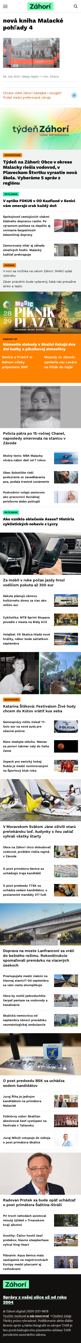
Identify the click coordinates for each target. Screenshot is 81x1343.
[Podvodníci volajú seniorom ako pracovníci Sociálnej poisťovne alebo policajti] (66, 497)
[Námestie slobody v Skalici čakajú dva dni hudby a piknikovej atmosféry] (40, 313)
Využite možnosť (26, 1316)
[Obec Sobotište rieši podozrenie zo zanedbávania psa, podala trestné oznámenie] (66, 477)
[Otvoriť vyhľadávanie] (75, 6)
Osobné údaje (62, 1316)
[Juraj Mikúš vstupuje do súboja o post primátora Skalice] (66, 1140)
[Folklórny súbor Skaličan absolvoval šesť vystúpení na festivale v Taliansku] (66, 1121)
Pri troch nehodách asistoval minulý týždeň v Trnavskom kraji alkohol (24, 1220)
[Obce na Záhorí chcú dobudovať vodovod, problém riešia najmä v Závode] (66, 852)
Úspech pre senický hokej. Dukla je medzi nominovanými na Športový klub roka (25, 766)
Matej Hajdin (30, 76)
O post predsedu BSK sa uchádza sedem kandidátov (33, 1083)
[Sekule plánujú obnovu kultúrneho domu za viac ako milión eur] (66, 600)
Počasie (10, 265)
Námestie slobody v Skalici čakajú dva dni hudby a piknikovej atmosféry (39, 346)
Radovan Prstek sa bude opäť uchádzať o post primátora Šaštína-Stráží (39, 1202)
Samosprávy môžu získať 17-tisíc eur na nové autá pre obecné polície (24, 726)
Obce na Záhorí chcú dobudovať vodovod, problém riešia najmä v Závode (27, 851)
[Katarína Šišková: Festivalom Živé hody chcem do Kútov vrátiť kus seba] (40, 673)
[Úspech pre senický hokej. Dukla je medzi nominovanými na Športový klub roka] (66, 766)
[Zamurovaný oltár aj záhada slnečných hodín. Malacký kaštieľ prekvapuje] (66, 250)
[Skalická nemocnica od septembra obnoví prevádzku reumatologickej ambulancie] (66, 1020)
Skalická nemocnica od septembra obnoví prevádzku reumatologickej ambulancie (25, 1020)
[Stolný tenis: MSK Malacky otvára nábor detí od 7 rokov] (66, 458)
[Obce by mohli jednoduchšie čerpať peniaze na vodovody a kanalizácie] (66, 1000)
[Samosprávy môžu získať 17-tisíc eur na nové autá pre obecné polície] (66, 726)
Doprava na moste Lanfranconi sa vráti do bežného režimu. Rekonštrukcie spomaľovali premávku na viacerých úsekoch (38, 957)
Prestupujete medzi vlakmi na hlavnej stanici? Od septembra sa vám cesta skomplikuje (26, 980)
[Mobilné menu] (5, 6)
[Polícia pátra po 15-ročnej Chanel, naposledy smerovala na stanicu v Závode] (40, 407)
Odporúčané (13, 155)
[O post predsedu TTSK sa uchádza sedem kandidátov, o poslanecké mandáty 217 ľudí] (66, 890)
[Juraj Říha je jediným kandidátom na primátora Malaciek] (66, 1101)
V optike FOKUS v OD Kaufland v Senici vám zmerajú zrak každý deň (39, 203)
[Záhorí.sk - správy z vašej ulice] (40, 6)
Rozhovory (12, 699)
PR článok (11, 194)
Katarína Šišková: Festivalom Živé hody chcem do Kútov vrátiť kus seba (39, 708)
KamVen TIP (10, 339)
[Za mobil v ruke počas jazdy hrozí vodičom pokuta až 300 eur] (40, 554)
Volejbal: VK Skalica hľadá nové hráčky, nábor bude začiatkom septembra (26, 639)
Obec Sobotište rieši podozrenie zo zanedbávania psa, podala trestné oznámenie (26, 477)
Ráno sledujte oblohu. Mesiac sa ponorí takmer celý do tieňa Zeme (26, 746)
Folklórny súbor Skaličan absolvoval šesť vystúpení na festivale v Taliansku (25, 1121)
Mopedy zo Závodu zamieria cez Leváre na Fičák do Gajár (41, 362)
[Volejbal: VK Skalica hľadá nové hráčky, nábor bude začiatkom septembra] (66, 639)
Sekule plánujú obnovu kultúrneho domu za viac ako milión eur (25, 600)
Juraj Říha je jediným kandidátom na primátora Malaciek (22, 1101)
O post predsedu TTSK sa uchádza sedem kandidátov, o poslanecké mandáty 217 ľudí (25, 890)
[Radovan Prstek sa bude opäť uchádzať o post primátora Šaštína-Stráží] (40, 1174)
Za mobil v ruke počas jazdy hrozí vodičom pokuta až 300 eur (34, 582)
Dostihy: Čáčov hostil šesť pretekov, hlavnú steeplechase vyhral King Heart (26, 1240)
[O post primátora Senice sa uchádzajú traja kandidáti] (66, 871)
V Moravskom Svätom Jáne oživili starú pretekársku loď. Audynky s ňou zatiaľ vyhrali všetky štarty (39, 831)
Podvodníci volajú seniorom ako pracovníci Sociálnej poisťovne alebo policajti (24, 497)
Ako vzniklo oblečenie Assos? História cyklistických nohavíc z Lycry (38, 521)
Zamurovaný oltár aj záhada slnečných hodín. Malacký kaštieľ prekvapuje (23, 250)
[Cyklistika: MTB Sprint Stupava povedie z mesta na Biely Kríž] (66, 620)
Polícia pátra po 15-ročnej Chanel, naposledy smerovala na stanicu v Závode (34, 438)
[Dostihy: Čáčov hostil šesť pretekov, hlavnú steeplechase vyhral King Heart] (66, 1240)
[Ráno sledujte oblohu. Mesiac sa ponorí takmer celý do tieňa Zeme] (66, 746)
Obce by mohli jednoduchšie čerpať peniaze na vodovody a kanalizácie (25, 1000)
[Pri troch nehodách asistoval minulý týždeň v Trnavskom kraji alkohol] (66, 1220)
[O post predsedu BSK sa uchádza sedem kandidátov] (40, 1054)
